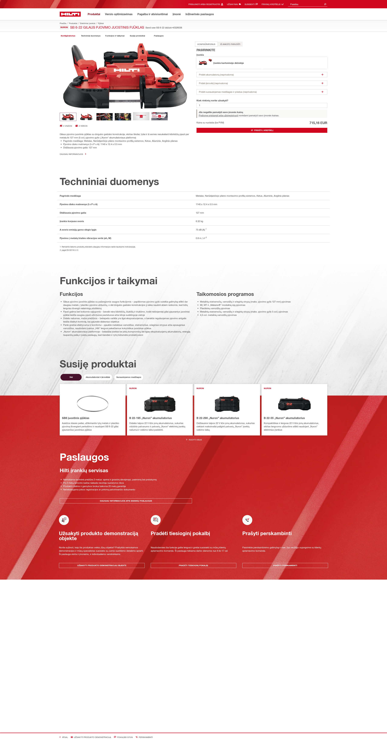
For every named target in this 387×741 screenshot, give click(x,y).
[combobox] (307, 4)
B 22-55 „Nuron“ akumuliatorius (284, 418)
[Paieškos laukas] (325, 4)
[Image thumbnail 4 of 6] (123, 117)
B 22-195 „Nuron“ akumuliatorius (150, 418)
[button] (262, 63)
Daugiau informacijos (71, 154)
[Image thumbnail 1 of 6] (68, 117)
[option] (206, 44)
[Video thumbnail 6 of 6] (159, 117)
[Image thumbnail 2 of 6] (86, 117)
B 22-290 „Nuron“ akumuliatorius (218, 418)
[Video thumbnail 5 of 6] (141, 117)
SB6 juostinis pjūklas (75, 418)
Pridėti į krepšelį (263, 130)
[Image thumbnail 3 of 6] (104, 117)
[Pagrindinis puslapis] (70, 14)
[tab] (68, 36)
